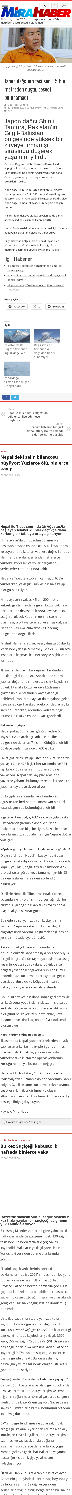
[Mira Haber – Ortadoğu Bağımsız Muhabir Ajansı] (36, 11)
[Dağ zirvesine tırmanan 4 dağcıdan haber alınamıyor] (47, 336)
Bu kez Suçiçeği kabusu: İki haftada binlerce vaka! (29, 1149)
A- (45, 5)
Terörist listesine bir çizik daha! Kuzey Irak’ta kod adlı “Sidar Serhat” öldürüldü (45, 429)
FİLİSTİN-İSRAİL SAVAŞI (15, 1140)
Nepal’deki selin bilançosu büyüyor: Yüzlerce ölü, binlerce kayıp (34, 463)
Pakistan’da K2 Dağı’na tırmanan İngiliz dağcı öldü (15, 349)
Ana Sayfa (9, 19)
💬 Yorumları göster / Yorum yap (22, 1122)
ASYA (20, 19)
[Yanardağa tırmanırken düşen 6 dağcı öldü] (17, 369)
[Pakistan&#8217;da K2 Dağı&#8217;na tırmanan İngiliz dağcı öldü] (17, 336)
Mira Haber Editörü (18, 104)
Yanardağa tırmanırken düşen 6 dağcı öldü (16, 382)
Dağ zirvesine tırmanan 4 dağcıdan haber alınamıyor (44, 351)
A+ (64, 5)
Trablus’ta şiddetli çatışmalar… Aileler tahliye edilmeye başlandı (28, 415)
